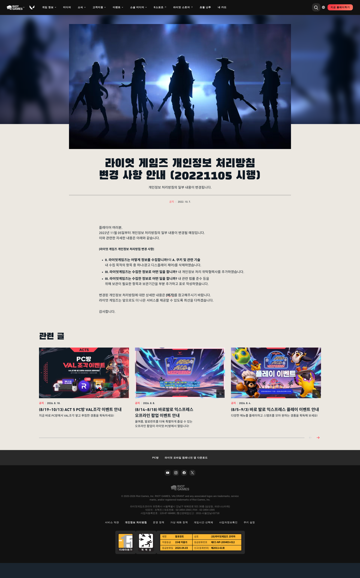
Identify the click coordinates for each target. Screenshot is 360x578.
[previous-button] (311, 438)
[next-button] (318, 438)
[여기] (170, 295)
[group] (180, 388)
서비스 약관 (112, 522)
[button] (171, 202)
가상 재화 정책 (179, 522)
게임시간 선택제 (203, 522)
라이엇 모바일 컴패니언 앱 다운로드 (186, 457)
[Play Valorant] (32, 7)
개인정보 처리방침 (136, 522)
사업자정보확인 (228, 522)
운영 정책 (158, 522)
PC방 (155, 457)
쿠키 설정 (249, 522)
